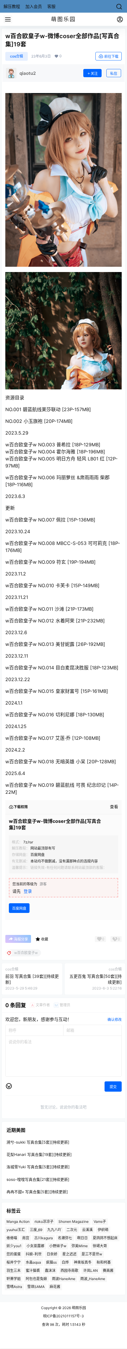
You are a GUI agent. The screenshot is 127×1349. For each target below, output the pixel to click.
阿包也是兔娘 (36, 1279)
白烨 (65, 1262)
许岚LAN (90, 1270)
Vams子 (100, 1221)
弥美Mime (79, 1246)
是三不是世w (92, 1254)
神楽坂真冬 (83, 1262)
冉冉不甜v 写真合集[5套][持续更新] (37, 1191)
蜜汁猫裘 (33, 1270)
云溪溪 (87, 1230)
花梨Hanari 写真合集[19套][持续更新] (39, 1154)
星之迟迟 (69, 1254)
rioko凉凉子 (44, 1221)
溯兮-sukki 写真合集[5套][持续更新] (37, 1142)
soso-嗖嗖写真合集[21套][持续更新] (37, 1179)
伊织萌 (103, 1230)
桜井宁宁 (13, 1262)
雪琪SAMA (36, 1287)
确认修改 (115, 1019)
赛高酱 (108, 1270)
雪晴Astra (14, 1287)
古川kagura (43, 1238)
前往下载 (111, 56)
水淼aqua (33, 1262)
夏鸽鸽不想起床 (105, 1238)
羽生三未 (13, 1270)
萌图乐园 (78, 1308)
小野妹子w (57, 1246)
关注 (94, 73)
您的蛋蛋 (13, 1254)
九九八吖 (54, 1230)
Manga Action (18, 1221)
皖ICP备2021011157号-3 (63, 1316)
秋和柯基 (104, 1262)
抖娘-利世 (34, 1254)
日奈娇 (52, 1254)
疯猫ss (51, 1262)
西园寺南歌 (69, 1270)
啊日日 (82, 1238)
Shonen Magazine (73, 1221)
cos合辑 (16, 56)
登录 (28, 891)
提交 (113, 1087)
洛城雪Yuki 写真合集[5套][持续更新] (38, 1167)
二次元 (71, 1230)
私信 (113, 73)
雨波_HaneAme (92, 1279)
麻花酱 (55, 1287)
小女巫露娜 (35, 1246)
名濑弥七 (65, 1238)
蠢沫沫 (50, 1270)
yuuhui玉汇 (15, 1230)
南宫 (25, 1238)
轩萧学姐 (13, 1279)
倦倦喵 (11, 1238)
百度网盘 (19, 908)
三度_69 (36, 1230)
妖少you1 (14, 1246)
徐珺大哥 (100, 1246)
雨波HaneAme (63, 1279)
